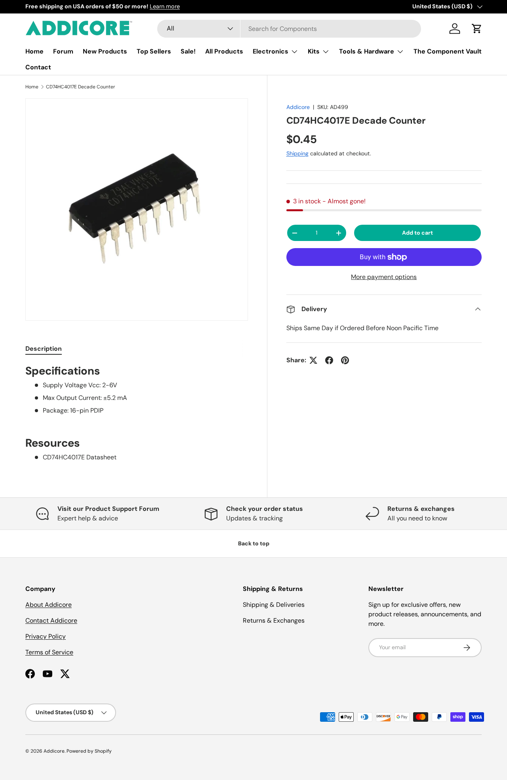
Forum (63, 51)
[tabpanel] (136, 413)
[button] (477, 28)
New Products (105, 51)
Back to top (253, 543)
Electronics (270, 51)
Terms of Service (49, 652)
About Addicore (48, 604)
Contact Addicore (51, 620)
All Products (224, 51)
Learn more (165, 6)
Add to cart (417, 232)
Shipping (297, 153)
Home (34, 51)
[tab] (43, 349)
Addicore (298, 107)
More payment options (384, 277)
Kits (314, 51)
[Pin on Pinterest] (345, 360)
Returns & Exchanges (274, 620)
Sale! (188, 51)
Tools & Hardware (366, 51)
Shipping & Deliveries (274, 604)
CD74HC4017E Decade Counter (80, 87)
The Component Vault (448, 51)
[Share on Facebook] (329, 360)
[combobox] (289, 29)
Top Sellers (154, 51)
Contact (38, 67)
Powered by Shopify (89, 751)
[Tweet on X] (313, 360)
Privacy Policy (45, 636)
